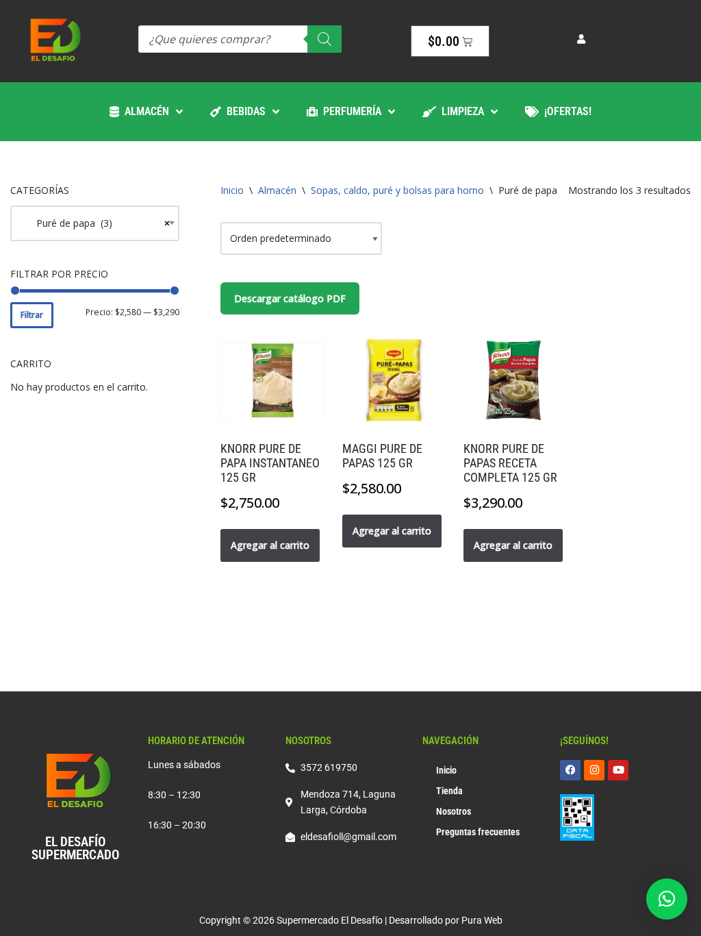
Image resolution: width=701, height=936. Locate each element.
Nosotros (453, 811)
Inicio (232, 190)
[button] (666, 899)
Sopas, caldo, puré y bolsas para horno (397, 190)
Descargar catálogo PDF (290, 298)
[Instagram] (594, 770)
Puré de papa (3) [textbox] (95, 223)
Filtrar (32, 315)
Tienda (449, 790)
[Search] (324, 39)
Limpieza (460, 111)
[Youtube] (618, 770)
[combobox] (94, 223)
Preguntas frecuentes (478, 831)
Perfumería (349, 111)
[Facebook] (570, 770)
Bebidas (243, 111)
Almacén (144, 111)
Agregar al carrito (270, 545)
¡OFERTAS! (565, 111)
